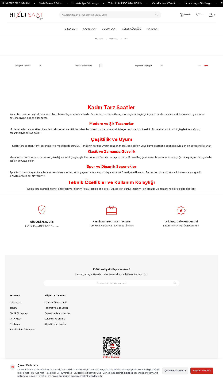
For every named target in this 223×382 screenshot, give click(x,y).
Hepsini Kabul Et (202, 370)
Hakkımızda (15, 302)
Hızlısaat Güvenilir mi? (55, 302)
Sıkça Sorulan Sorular (55, 324)
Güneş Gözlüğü (131, 29)
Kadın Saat (90, 29)
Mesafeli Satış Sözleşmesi (22, 329)
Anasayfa (99, 39)
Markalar (152, 29)
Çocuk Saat (109, 29)
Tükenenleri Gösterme (83, 65)
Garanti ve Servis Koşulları (57, 313)
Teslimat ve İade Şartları (56, 308)
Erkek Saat (71, 29)
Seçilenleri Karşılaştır (143, 65)
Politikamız (15, 324)
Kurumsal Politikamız (54, 318)
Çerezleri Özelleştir (175, 370)
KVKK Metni (16, 318)
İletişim (13, 308)
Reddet (128, 372)
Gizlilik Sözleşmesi (19, 313)
